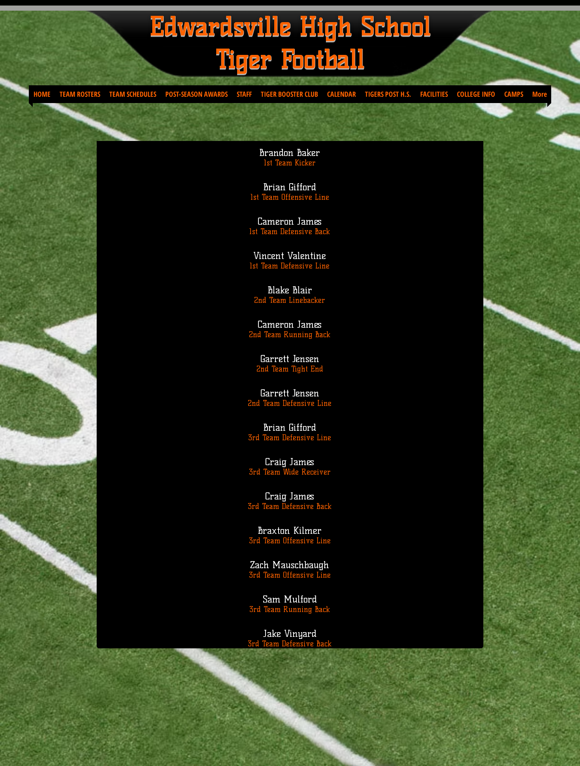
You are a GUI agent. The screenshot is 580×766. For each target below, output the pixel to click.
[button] (80, 94)
